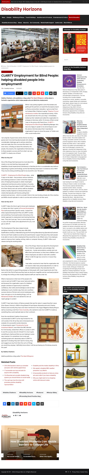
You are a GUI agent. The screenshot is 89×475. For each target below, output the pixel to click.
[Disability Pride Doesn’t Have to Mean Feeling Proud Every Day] (69, 258)
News (3, 17)
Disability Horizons (9, 88)
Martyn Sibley (52, 392)
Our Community (34, 22)
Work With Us (68, 22)
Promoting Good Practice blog (30, 396)
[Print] (55, 93)
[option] (33, 442)
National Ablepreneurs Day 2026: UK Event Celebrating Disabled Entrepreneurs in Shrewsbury (82, 80)
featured (40, 392)
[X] (9, 404)
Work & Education (74, 17)
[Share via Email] (51, 93)
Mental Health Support (47, 22)
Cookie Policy (84, 472)
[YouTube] (20, 415)
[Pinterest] (34, 93)
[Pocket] (42, 93)
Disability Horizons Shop (9, 22)
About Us (26, 22)
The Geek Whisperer (37, 98)
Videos (20, 22)
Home (4, 66)
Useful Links (58, 22)
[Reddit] (38, 93)
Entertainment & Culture (60, 17)
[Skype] (46, 93)
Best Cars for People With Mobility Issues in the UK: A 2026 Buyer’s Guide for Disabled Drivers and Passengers (41, 1)
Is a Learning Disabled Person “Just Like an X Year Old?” (33, 443)
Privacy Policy (75, 472)
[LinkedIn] (26, 93)
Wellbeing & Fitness (18, 17)
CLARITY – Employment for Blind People (13, 175)
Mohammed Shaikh (7, 296)
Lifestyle (8, 17)
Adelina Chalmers (10, 392)
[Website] (14, 415)
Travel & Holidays (31, 17)
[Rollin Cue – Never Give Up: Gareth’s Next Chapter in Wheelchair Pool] (69, 219)
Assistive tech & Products (44, 17)
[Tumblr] (30, 93)
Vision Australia (24, 310)
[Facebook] (4, 404)
